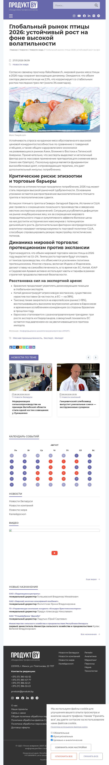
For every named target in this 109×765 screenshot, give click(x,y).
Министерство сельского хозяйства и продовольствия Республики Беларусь (48, 623)
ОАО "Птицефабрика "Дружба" (24, 616)
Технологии (91, 671)
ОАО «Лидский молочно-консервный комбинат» (33, 601)
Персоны (90, 664)
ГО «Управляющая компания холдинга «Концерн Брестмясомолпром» (45, 609)
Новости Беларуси (23, 397)
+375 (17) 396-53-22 (21, 686)
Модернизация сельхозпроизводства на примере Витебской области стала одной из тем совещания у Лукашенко (30, 407)
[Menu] (11, 15)
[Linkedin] (89, 16)
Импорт (59, 338)
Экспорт (48, 338)
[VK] (94, 16)
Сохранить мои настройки (71, 747)
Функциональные (63, 736)
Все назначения (89, 634)
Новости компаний (70, 397)
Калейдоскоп (17, 514)
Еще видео (91, 579)
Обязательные (61, 733)
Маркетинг (91, 660)
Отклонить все (64, 756)
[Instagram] (74, 16)
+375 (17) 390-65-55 (21, 677)
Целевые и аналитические (67, 740)
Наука (88, 667)
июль (24, 445)
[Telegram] (98, 16)
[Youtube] (79, 16)
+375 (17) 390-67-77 (21, 680)
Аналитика (91, 656)
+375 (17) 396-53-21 (20, 683)
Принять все (91, 756)
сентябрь (85, 445)
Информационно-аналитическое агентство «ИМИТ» (45, 331)
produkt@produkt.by (22, 691)
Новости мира (21, 64)
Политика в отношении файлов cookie (69, 727)
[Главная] (23, 6)
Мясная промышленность (27, 338)
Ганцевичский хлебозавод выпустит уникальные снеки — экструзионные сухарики (78, 404)
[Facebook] (84, 16)
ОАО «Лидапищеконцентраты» (24, 594)
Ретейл (88, 653)
